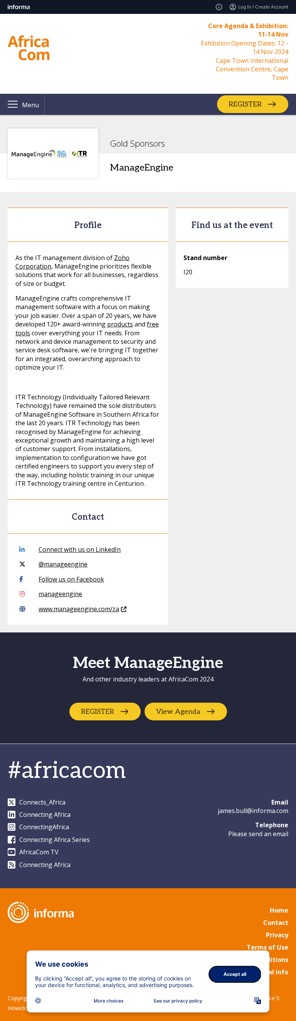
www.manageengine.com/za (79, 609)
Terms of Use (267, 947)
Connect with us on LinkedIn (80, 549)
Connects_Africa (42, 802)
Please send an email (258, 834)
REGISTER (245, 104)
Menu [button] (30, 105)
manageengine (60, 594)
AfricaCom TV (39, 852)
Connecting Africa (45, 814)
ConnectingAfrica (44, 827)
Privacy (277, 935)
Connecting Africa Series (54, 839)
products (120, 324)
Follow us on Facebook (71, 579)
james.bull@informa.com (253, 810)
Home (279, 910)
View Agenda (178, 712)
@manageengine (63, 564)
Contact (275, 922)
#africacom (67, 771)
